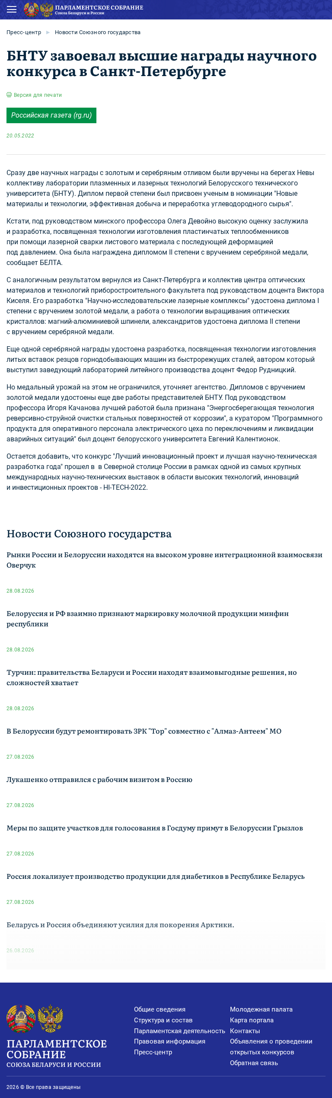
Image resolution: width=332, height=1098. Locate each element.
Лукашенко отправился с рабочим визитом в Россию (99, 779)
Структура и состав (163, 1020)
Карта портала (252, 1020)
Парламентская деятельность (179, 1031)
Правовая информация (169, 1041)
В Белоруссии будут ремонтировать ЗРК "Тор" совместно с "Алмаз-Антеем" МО (143, 730)
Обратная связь (254, 1063)
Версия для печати (38, 95)
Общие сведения (159, 1009)
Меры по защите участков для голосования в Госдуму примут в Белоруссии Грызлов (154, 827)
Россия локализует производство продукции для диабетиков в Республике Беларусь (155, 876)
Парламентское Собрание (56, 1051)
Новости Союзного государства (97, 32)
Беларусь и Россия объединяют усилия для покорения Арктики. (120, 924)
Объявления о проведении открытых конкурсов (271, 1046)
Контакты (245, 1031)
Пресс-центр (23, 32)
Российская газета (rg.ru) (51, 115)
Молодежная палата (261, 1009)
